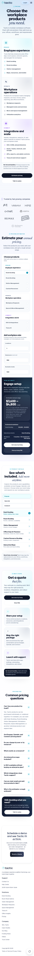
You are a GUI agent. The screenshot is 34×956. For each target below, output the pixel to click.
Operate (7, 501)
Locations (8, 343)
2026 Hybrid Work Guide (9, 887)
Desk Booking (6, 896)
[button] (31, 2)
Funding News (6, 934)
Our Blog (4, 931)
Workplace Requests (8, 905)
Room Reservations (8, 899)
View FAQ (17, 603)
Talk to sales (17, 181)
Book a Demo (17, 854)
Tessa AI (4, 910)
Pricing (4, 916)
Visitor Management (8, 902)
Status (4, 937)
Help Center (5, 884)
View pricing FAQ (17, 450)
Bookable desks (10, 366)
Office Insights (6, 913)
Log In (25, 3)
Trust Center (6, 939)
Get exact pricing (17, 445)
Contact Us (5, 881)
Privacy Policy (17, 951)
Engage (6, 496)
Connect (7, 506)
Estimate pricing (17, 175)
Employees (11, 355)
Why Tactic (5, 925)
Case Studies (6, 928)
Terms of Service (7, 951)
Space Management (8, 907)
